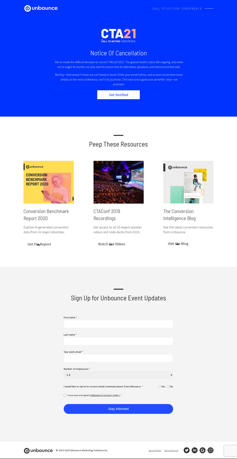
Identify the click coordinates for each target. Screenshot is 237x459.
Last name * (70, 334)
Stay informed (118, 409)
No (171, 386)
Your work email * (73, 352)
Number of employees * (77, 369)
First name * (70, 317)
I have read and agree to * (94, 395)
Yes (163, 386)
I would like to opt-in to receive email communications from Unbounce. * (103, 386)
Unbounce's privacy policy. (105, 395)
